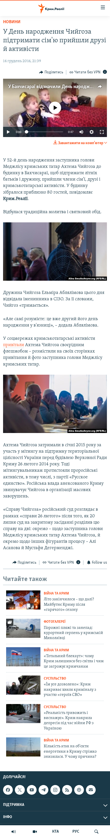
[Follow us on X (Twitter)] (20, 790)
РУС (75, 832)
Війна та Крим (56, 594)
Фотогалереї (54, 622)
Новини (11, 22)
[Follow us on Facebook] (8, 790)
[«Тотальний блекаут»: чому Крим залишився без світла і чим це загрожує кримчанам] (23, 656)
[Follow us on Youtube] (32, 790)
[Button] (51, 72)
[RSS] (67, 790)
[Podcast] (79, 790)
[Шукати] (96, 831)
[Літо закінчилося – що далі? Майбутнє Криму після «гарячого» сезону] (23, 600)
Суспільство (55, 679)
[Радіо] (13, 831)
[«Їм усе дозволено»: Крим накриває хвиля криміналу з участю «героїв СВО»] (23, 685)
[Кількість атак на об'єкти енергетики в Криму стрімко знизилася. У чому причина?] (23, 746)
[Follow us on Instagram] (55, 790)
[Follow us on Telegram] (43, 790)
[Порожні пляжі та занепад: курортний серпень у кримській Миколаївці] (23, 628)
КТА (55, 832)
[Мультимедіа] (34, 831)
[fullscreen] (102, 132)
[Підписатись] (91, 790)
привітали (13, 345)
